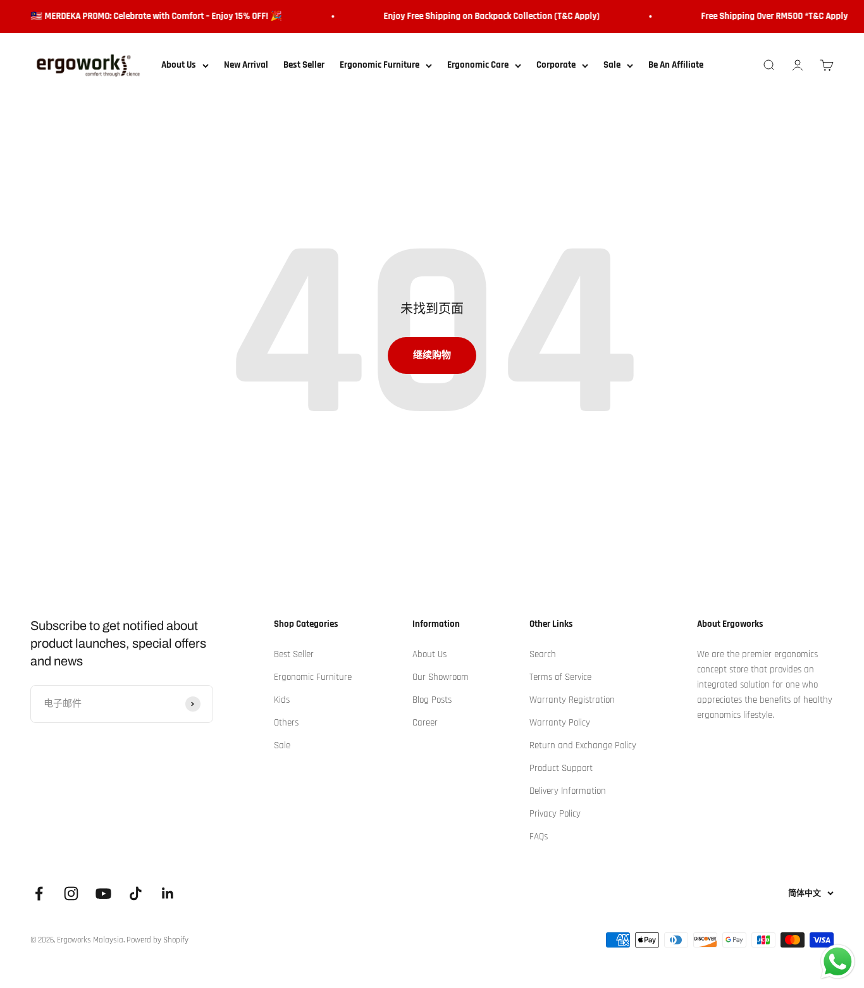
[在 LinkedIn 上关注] (167, 893)
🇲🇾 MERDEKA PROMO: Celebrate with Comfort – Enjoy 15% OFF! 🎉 (151, 16)
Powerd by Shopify (157, 940)
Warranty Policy (559, 723)
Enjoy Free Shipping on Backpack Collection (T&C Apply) (486, 16)
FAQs (538, 837)
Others (286, 723)
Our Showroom (440, 677)
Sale (611, 65)
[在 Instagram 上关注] (71, 893)
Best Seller (303, 65)
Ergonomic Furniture (379, 65)
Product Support (561, 768)
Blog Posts (432, 700)
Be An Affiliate (675, 65)
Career (425, 723)
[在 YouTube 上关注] (103, 893)
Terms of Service (560, 677)
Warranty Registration (572, 700)
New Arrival (246, 65)
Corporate (556, 65)
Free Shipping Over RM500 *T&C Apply (769, 16)
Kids (282, 700)
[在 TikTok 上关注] (135, 893)
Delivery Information (567, 791)
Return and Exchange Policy (582, 745)
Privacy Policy (555, 814)
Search (542, 654)
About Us (178, 65)
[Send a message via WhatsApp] (838, 962)
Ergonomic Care (478, 65)
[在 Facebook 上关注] (38, 893)
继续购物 (432, 355)
